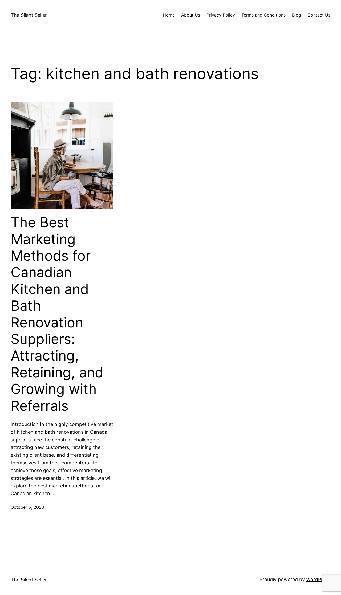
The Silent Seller (29, 15)
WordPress (318, 579)
